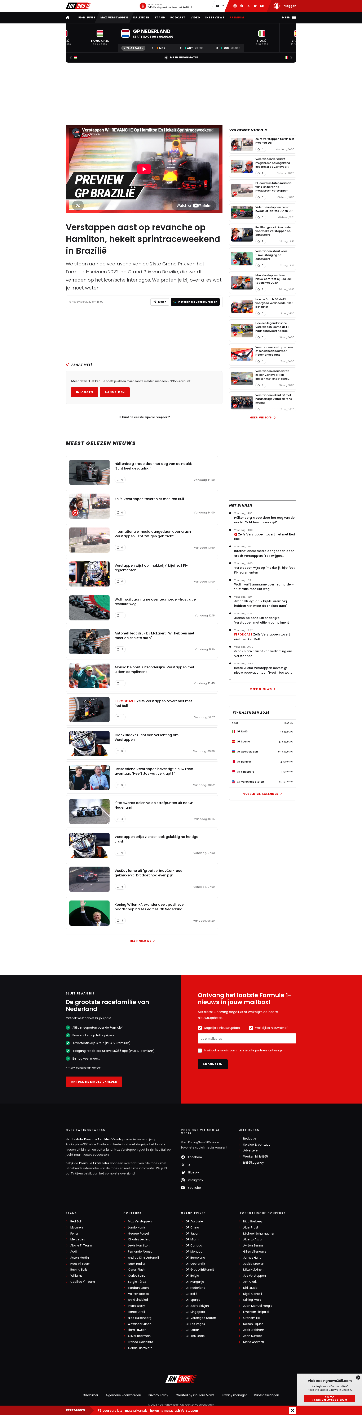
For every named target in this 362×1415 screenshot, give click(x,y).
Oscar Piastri (137, 1269)
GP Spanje (193, 1300)
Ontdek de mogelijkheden (94, 1082)
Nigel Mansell (252, 1294)
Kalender (141, 17)
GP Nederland (195, 1288)
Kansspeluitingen (266, 1395)
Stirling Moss (252, 1300)
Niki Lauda (250, 1288)
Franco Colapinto (140, 1342)
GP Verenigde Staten (201, 1318)
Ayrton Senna (253, 1245)
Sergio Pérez (137, 1282)
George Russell (138, 1233)
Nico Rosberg (252, 1221)
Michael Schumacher (258, 1233)
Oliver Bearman (139, 1336)
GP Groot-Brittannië (200, 1269)
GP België (192, 1275)
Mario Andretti (253, 1342)
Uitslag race (132, 48)
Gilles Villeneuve (254, 1251)
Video (195, 17)
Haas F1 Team (80, 1264)
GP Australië (194, 1221)
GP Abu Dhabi (195, 1336)
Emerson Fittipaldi (256, 1312)
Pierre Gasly (136, 1306)
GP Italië (191, 1294)
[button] (100, 38)
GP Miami (192, 1239)
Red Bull (75, 1221)
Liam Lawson (137, 1330)
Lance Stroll (136, 1312)
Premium (237, 17)
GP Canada (194, 1245)
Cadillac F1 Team (82, 1282)
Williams (76, 1275)
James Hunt (252, 1257)
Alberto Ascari (253, 1239)
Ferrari (74, 1233)
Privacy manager (234, 1395)
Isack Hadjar (136, 1264)
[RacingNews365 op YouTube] (262, 6)
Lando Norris (137, 1227)
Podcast (177, 17)
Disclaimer (90, 1395)
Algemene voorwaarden (123, 1395)
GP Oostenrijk (195, 1264)
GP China (192, 1227)
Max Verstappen (114, 17)
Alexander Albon (139, 1324)
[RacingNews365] (78, 6)
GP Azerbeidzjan (197, 1306)
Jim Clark (250, 1282)
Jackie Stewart (254, 1264)
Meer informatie (184, 57)
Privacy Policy (158, 1395)
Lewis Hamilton (139, 1245)
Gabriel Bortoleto (140, 1348)
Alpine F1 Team (81, 1245)
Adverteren (251, 1150)
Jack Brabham (253, 1330)
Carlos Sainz (137, 1275)
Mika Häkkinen (253, 1269)
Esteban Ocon (138, 1288)
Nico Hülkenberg (139, 1318)
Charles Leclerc (139, 1239)
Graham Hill (251, 1318)
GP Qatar (192, 1330)
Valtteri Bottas (138, 1294)
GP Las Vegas (195, 1324)
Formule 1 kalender (94, 1163)
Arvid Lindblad (138, 1300)
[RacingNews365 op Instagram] (235, 6)
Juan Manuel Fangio (257, 1306)
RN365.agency (253, 1162)
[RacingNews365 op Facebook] (241, 6)
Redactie (249, 1138)
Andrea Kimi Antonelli (143, 1257)
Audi (73, 1251)
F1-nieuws (86, 17)
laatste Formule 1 (86, 1139)
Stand (159, 17)
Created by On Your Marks (195, 1395)
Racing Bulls (78, 1269)
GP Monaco (194, 1251)
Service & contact (256, 1144)
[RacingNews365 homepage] (68, 17)
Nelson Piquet (253, 1324)
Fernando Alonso (140, 1251)
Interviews (215, 17)
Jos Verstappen (254, 1275)
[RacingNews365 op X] (248, 6)
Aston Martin (79, 1257)
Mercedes (77, 1239)
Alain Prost (250, 1227)
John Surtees (252, 1336)
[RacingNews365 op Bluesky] (255, 6)
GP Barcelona (195, 1257)
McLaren (76, 1227)
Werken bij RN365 (255, 1156)
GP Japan (192, 1233)
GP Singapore (195, 1312)
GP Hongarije (195, 1282)
